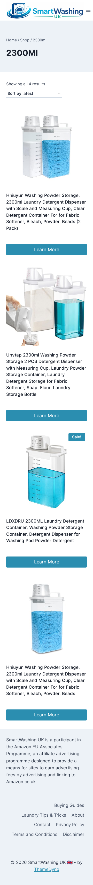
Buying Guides (69, 805)
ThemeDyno (46, 869)
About (78, 815)
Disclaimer (73, 834)
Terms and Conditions (34, 834)
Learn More (46, 249)
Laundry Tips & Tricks (43, 815)
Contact (42, 824)
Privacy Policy (70, 824)
